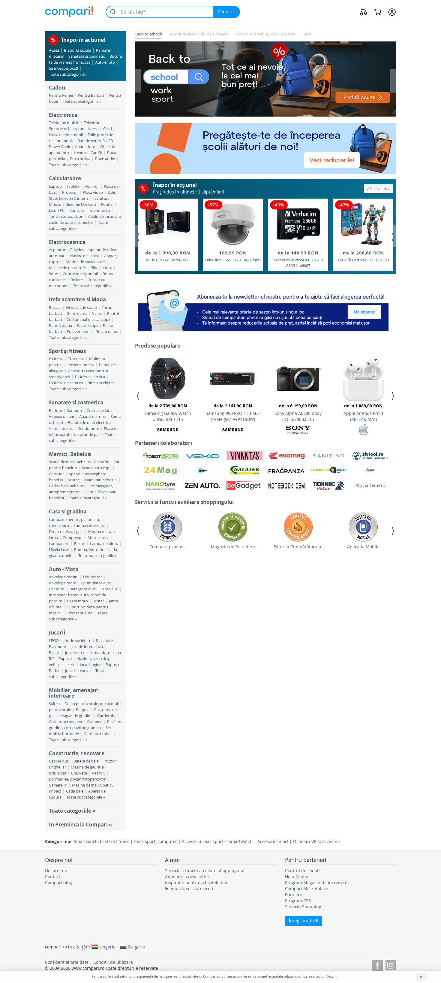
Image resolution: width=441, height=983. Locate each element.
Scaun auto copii (96, 467)
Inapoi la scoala (77, 50)
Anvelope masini (63, 577)
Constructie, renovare (76, 753)
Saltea (54, 703)
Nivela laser (59, 549)
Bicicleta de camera (66, 382)
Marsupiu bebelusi (100, 479)
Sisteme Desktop (81, 204)
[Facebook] (377, 964)
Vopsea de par (61, 416)
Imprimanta (99, 210)
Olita (89, 492)
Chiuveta (79, 773)
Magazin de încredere (233, 546)
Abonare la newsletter (187, 876)
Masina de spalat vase (85, 261)
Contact (52, 876)
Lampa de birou (104, 543)
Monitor (91, 186)
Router (107, 204)
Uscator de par (87, 434)
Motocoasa (98, 537)
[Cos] (377, 11)
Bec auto (56, 589)
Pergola (82, 709)
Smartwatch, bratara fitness (73, 128)
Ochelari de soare (81, 307)
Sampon (74, 410)
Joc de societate (77, 640)
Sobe (53, 273)
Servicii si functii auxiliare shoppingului (204, 870)
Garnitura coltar (98, 733)
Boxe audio (105, 158)
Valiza (97, 313)
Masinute (104, 640)
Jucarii (57, 632)
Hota (107, 267)
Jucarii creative (78, 670)
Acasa (54, 50)
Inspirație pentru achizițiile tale (196, 882)
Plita (94, 267)
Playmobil (58, 646)
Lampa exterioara (89, 525)
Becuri (79, 543)
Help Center (297, 876)
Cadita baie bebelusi (67, 485)
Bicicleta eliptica (102, 382)
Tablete (73, 186)
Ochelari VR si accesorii (316, 841)
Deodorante (88, 428)
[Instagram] (391, 964)
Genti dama (77, 313)
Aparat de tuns (92, 416)
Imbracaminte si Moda (77, 299)
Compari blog (58, 882)
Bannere (293, 894)
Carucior (56, 473)
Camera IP (58, 785)
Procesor (70, 192)
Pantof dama (60, 325)
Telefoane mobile (64, 122)
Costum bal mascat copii (88, 319)
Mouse (55, 204)
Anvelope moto (62, 583)
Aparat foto (85, 146)
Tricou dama (107, 331)
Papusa (65, 658)
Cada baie (74, 791)
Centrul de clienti (302, 870)
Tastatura (101, 198)
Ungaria (108, 946)
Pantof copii (87, 325)
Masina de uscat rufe (67, 267)
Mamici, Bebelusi (70, 454)
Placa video (93, 192)
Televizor (92, 122)
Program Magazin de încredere (316, 882)
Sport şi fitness (67, 351)
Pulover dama (79, 331)
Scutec (74, 479)
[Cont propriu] (392, 11)
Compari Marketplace (306, 888)
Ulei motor (92, 577)
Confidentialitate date (66, 962)
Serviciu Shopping (303, 906)
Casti (107, 128)
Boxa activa (80, 158)
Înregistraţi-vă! (303, 921)
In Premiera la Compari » (80, 824)
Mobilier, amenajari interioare (74, 693)
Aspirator (57, 249)
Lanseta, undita (80, 364)
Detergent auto (83, 589)
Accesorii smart (272, 841)
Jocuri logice (90, 664)
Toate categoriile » (72, 810)
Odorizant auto (79, 613)
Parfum (55, 410)
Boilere (76, 279)
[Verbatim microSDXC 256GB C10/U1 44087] (298, 224)
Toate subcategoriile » (68, 74)
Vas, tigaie (74, 531)
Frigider (77, 249)
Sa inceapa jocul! (63, 68)
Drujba (55, 531)
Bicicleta (56, 358)
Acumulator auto (96, 583)
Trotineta (76, 358)
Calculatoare (65, 178)
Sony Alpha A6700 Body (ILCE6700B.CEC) (298, 412)
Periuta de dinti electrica (89, 422)
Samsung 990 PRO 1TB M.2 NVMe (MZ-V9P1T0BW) (233, 412)
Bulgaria (136, 946)
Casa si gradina (67, 511)
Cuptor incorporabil (80, 273)
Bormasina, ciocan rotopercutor (77, 779)
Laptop (55, 186)
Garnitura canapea (65, 721)
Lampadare (59, 543)
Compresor (73, 537)
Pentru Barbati (91, 95)
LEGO (54, 640)
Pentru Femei (61, 95)
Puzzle (54, 652)
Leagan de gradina (76, 715)
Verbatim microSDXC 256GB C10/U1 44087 (298, 259)
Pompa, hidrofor (89, 549)
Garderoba (106, 715)
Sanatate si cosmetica (76, 402)
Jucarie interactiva (87, 646)
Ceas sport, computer (155, 841)
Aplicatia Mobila (363, 546)
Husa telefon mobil (66, 134)
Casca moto (77, 601)
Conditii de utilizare (113, 962)
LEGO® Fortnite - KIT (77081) (363, 256)
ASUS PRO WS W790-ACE (167, 256)
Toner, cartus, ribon (66, 216)
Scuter (98, 601)
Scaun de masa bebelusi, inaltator (79, 461)
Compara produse (167, 546)
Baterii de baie (86, 761)
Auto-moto (105, 62)
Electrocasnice (67, 242)
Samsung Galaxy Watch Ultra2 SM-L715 (167, 412)
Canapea (94, 721)
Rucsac (55, 307)
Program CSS (298, 900)
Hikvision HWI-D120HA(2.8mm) (233, 256)
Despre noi (56, 870)
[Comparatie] (363, 11)
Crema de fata (99, 410)
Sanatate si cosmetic (86, 56)
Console (76, 210)
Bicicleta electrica (90, 376)
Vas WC (98, 773)
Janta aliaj (109, 589)
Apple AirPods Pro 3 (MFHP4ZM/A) (363, 412)
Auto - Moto (64, 569)
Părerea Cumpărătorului (298, 546)
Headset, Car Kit (88, 152)
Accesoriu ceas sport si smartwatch (217, 841)
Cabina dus (59, 761)
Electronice (63, 114)
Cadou (57, 87)
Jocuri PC (56, 210)
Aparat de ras (61, 428)
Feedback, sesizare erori (189, 888)
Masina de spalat (84, 255)
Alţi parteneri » (371, 485)
